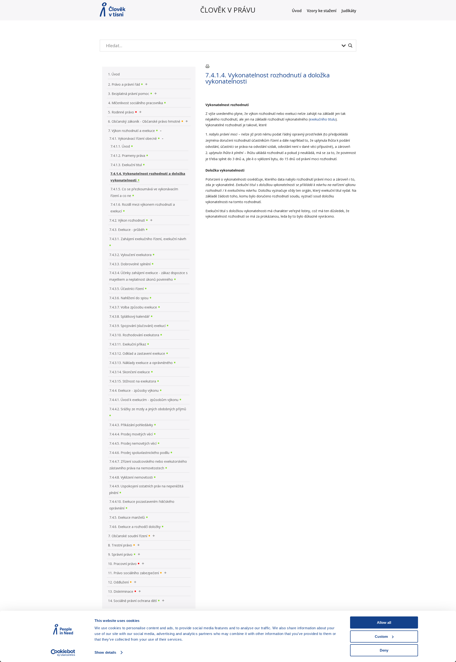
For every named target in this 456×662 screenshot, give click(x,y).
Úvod (297, 11)
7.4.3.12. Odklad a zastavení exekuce (137, 353)
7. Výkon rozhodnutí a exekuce (131, 130)
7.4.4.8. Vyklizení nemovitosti (131, 477)
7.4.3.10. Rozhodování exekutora (134, 335)
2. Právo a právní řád (124, 84)
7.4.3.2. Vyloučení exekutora (130, 254)
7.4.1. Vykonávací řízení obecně (133, 138)
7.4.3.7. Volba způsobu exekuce (133, 307)
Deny (384, 650)
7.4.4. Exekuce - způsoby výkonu (134, 390)
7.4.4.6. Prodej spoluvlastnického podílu (139, 452)
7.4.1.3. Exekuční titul (126, 165)
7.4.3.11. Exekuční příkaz (127, 344)
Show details (105, 652)
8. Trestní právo (120, 545)
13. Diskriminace (120, 591)
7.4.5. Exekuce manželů (127, 517)
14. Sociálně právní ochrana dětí (132, 600)
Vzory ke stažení (321, 11)
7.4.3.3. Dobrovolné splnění (130, 264)
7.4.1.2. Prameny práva (127, 155)
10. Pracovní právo (122, 563)
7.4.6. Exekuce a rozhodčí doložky (135, 526)
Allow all (384, 622)
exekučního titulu (323, 119)
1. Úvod (114, 74)
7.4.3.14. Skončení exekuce (129, 372)
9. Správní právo (120, 554)
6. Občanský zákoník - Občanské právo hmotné (144, 121)
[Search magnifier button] (350, 45)
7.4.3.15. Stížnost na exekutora (132, 381)
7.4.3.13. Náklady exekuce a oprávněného (141, 362)
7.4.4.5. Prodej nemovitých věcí (133, 443)
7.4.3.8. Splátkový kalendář (129, 316)
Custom (381, 636)
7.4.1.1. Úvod (120, 146)
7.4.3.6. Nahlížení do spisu (128, 298)
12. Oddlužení (118, 582)
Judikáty (349, 11)
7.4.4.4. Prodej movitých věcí (131, 434)
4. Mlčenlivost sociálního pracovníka (135, 103)
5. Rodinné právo (121, 112)
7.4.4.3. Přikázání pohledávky (131, 425)
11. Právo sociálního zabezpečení (133, 573)
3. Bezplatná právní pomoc (128, 93)
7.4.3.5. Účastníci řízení (126, 288)
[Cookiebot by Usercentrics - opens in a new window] (63, 652)
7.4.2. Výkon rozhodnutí (127, 220)
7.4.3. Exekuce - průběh (127, 229)
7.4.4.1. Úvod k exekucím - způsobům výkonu (143, 399)
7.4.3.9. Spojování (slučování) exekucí (137, 325)
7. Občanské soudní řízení (127, 536)
